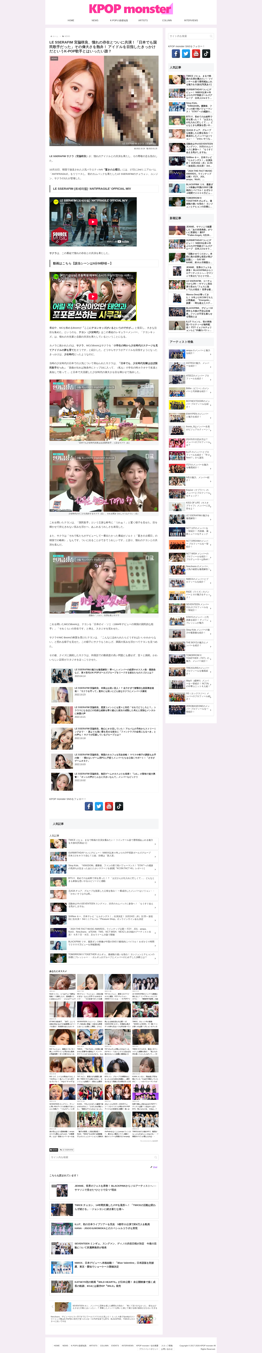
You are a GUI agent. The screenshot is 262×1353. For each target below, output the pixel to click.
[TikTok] (119, 806)
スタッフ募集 (167, 1346)
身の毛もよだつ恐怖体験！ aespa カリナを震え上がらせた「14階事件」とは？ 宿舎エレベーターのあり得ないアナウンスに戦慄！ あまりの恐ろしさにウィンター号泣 (61, 1136)
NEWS (54, 1150)
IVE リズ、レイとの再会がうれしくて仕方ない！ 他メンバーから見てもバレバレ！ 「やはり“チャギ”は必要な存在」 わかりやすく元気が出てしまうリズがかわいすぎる (62, 1081)
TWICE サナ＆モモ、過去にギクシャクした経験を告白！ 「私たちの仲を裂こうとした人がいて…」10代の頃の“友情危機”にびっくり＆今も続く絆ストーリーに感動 (145, 1054)
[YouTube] (109, 806)
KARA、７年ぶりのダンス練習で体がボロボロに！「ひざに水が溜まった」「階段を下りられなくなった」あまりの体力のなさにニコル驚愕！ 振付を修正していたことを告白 (90, 1109)
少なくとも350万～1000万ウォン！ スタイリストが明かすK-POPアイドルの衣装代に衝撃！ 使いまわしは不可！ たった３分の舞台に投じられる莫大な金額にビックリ (117, 1109)
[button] (155, 1157)
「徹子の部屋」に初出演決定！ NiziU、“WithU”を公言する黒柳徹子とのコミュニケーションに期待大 (90, 1134)
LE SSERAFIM (67, 1150)
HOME (57, 1346)
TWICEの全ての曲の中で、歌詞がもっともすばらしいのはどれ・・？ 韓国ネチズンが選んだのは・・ (145, 1134)
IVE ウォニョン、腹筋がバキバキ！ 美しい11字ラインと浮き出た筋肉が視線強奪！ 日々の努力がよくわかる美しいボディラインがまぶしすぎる (62, 1054)
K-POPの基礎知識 (78, 1346)
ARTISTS (93, 1346)
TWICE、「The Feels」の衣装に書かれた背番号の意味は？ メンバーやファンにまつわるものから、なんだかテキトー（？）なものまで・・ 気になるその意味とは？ (90, 1054)
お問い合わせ (167, 1349)
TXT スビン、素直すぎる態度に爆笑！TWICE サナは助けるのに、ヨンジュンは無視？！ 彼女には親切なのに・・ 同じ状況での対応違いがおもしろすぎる (89, 1081)
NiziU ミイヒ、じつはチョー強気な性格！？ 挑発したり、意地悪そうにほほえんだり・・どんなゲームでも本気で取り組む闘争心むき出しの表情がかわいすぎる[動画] (62, 999)
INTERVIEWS (127, 1346)
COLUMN (104, 1346)
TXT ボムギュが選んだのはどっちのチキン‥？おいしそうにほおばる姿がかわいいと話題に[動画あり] (118, 1051)
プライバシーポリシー (148, 1349)
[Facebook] (88, 806)
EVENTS (115, 1346)
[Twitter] (99, 806)
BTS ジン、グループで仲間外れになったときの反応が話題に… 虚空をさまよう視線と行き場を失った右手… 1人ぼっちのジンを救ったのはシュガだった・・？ (118, 1081)
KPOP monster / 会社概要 (147, 1346)
